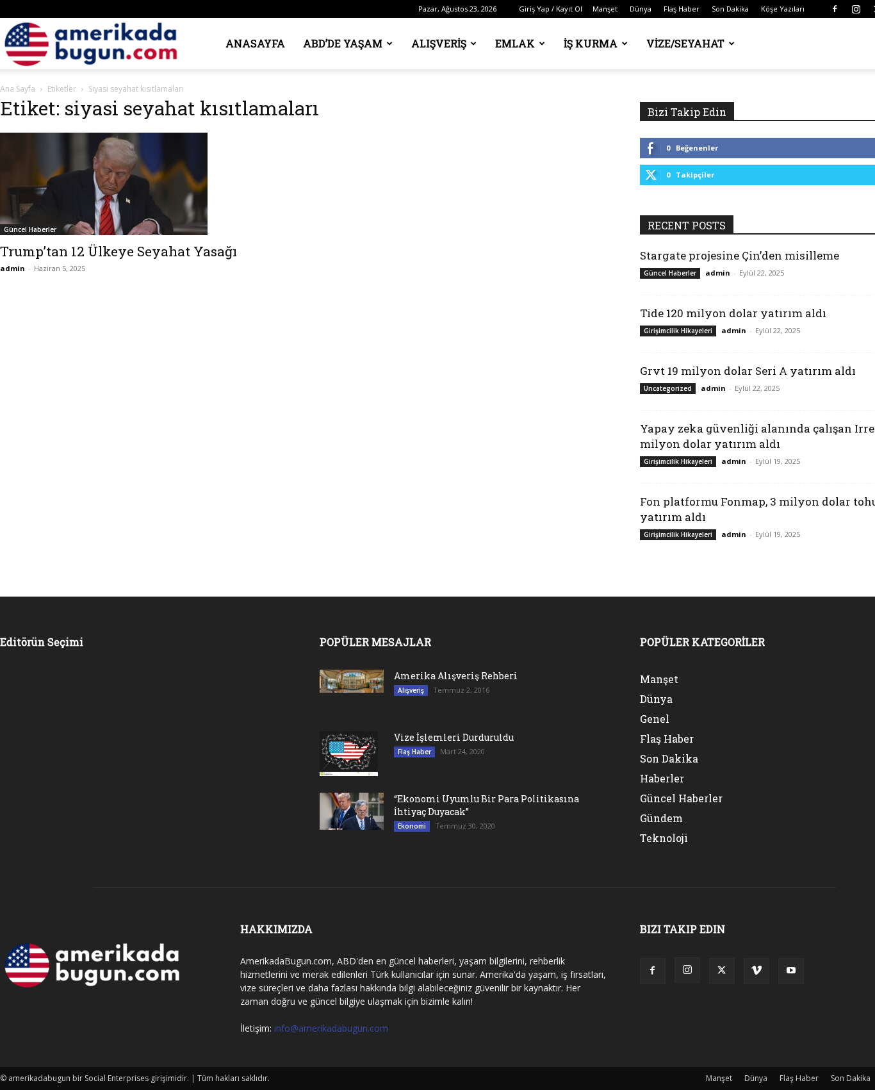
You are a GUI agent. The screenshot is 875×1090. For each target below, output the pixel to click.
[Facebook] (834, 9)
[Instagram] (855, 9)
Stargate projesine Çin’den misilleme (739, 255)
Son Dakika (730, 8)
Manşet (605, 8)
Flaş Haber (681, 8)
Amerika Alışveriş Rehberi (456, 676)
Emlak (515, 43)
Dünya (640, 8)
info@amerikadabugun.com (331, 1028)
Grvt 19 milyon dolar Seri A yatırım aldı (748, 370)
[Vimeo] (756, 971)
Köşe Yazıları (783, 8)
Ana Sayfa (17, 88)
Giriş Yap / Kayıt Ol (550, 8)
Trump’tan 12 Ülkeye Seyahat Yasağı (118, 251)
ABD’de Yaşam (342, 43)
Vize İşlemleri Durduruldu (454, 737)
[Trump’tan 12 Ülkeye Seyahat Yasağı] (144, 184)
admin (12, 268)
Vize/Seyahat (685, 43)
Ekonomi (412, 826)
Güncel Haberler (30, 229)
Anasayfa (255, 43)
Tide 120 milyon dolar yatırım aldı (733, 313)
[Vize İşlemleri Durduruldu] (349, 753)
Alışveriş (438, 43)
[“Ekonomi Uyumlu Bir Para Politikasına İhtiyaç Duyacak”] (352, 811)
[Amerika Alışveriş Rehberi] (352, 681)
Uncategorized (668, 388)
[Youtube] (791, 971)
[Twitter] (722, 971)
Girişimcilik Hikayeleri (678, 330)
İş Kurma (590, 43)
